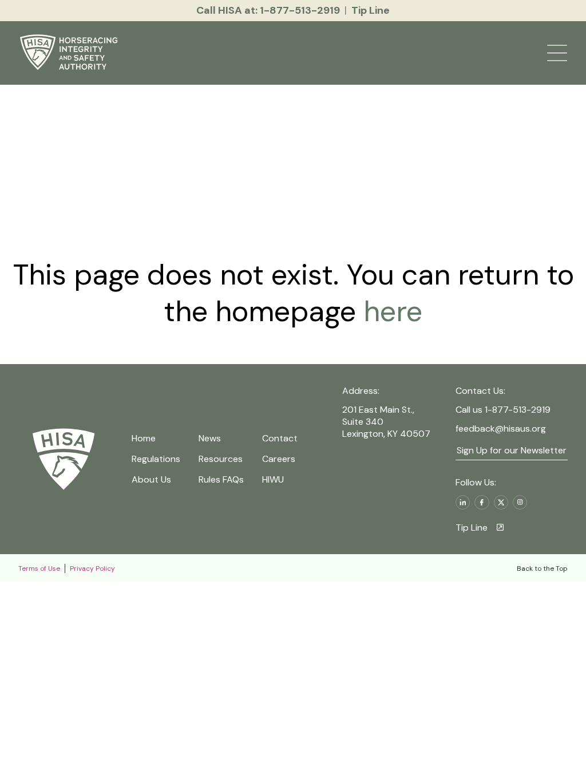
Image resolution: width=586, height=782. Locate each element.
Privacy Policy (92, 568)
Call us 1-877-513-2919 (503, 410)
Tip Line (472, 528)
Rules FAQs (221, 479)
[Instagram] (519, 502)
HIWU (273, 479)
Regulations (156, 459)
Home (144, 438)
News (210, 438)
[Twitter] (501, 502)
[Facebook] (481, 502)
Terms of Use (39, 568)
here (389, 311)
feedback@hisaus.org (501, 428)
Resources (221, 459)
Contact (280, 438)
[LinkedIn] (462, 502)
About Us (151, 479)
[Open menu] (557, 53)
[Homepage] (70, 53)
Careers (278, 459)
